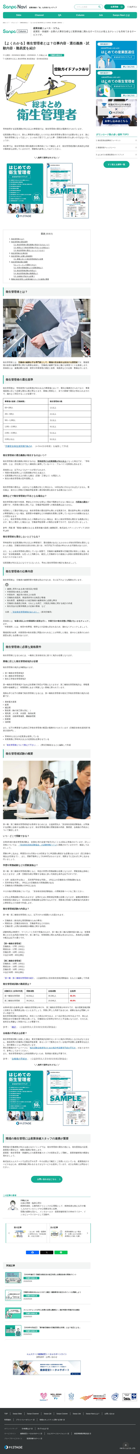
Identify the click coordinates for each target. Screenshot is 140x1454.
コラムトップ (14, 22)
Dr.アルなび (42, 1428)
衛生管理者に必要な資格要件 (21, 256)
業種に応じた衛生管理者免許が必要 (28, 259)
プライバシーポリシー (24, 1420)
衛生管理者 (22, 59)
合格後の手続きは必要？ (24, 276)
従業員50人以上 (11, 59)
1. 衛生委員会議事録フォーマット (108, 140)
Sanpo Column (62, 1414)
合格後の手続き (19, 1059)
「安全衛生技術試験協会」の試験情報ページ (37, 845)
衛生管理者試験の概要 (18, 262)
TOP (6, 1414)
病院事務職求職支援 (81, 1433)
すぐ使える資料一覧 (116, 164)
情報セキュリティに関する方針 (51, 1420)
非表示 (49, 234)
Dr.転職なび (26, 1428)
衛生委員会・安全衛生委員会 (37, 59)
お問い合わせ (109, 1414)
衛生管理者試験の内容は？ (25, 271)
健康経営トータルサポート (30, 1433)
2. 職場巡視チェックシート (106, 148)
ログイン (133, 7)
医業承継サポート (33, 1438)
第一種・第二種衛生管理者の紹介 (19, 978)
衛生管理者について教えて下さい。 (22, 745)
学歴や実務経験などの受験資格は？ (28, 268)
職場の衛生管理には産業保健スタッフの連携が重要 (29, 279)
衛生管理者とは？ (16, 239)
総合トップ (5, 22)
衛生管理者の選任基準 (18, 242)
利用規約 (7, 1420)
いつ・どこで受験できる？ (25, 265)
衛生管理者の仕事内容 (18, 253)
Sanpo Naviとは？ (93, 1414)
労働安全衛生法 (24, 22)
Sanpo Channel (33, 1414)
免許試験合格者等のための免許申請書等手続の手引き (53, 1048)
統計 (14, 1027)
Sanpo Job (77, 1414)
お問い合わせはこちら (46, 1179)
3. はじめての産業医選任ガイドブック (110, 155)
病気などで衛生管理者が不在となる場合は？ (32, 248)
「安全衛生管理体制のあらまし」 (25, 612)
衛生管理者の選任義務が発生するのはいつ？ (32, 245)
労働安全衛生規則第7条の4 (18, 446)
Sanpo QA (47, 1414)
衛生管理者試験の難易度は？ (26, 273)
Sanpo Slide (17, 1414)
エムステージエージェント (57, 1433)
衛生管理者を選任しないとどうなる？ (29, 250)
